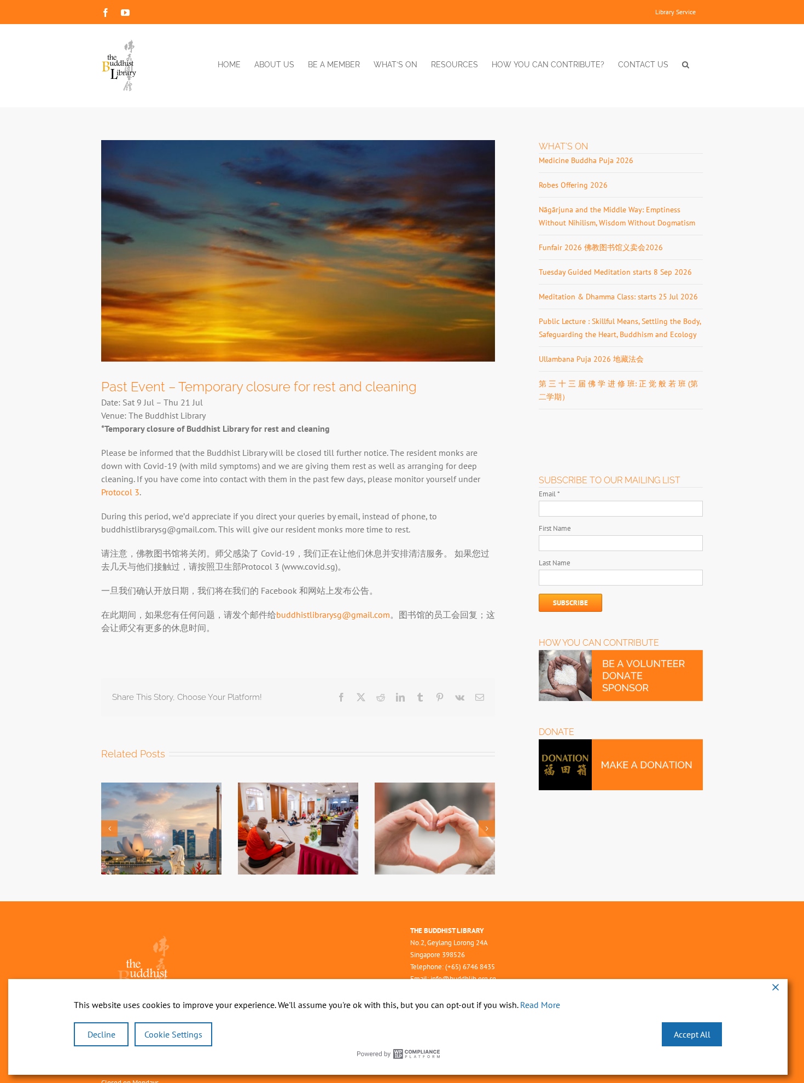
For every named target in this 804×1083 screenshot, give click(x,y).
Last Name (554, 562)
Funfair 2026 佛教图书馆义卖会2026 (601, 247)
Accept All (692, 1034)
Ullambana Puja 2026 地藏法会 (591, 359)
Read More (540, 1004)
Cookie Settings (173, 1034)
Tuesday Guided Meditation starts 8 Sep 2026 (615, 272)
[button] (685, 64)
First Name (555, 528)
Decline (101, 1034)
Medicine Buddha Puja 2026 (586, 160)
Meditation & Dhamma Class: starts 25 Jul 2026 (618, 297)
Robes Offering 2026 (573, 185)
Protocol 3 (120, 492)
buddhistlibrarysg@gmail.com (333, 614)
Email (549, 494)
